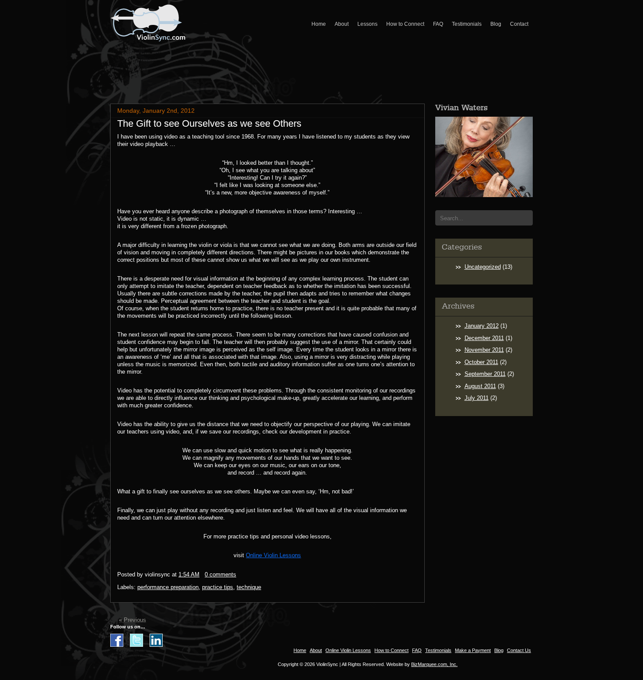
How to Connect (405, 24)
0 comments (220, 574)
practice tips (217, 587)
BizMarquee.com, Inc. (434, 664)
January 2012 (482, 326)
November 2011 (484, 350)
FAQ (438, 24)
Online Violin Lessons (273, 555)
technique (249, 587)
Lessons (367, 24)
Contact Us (519, 650)
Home (318, 24)
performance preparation (168, 587)
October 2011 (481, 362)
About (342, 24)
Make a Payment (473, 650)
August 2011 (480, 386)
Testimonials (467, 24)
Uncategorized (483, 267)
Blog (495, 24)
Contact (519, 24)
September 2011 (485, 374)
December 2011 (484, 338)
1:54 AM (188, 574)
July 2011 (477, 398)
